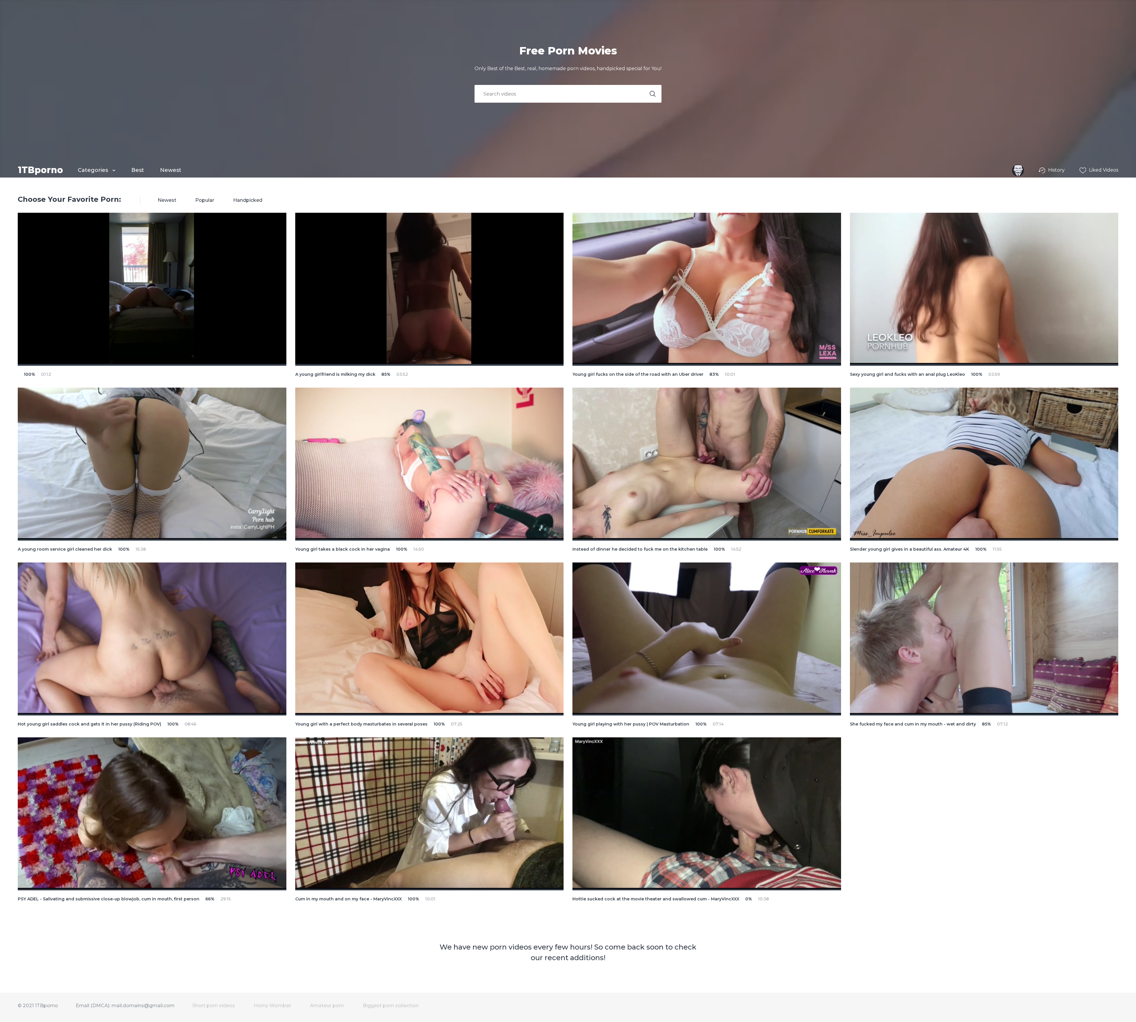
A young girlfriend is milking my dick (335, 374)
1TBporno (40, 170)
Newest (170, 170)
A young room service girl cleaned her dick (65, 549)
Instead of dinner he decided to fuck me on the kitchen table (640, 549)
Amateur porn (327, 1005)
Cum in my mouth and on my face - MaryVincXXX (348, 899)
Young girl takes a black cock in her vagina (342, 549)
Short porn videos (213, 1005)
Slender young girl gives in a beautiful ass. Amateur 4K (909, 549)
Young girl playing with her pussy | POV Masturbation (630, 724)
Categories (93, 170)
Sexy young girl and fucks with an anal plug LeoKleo (907, 374)
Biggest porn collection (391, 1005)
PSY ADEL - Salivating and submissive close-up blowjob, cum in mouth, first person (108, 899)
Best (137, 170)
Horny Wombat (272, 1005)
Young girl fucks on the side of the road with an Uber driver (637, 374)
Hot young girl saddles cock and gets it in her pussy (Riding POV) (89, 724)
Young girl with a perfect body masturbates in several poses (361, 724)
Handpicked (247, 200)
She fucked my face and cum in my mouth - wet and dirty (913, 724)
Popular (204, 200)
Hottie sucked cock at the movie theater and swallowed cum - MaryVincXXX (655, 899)
